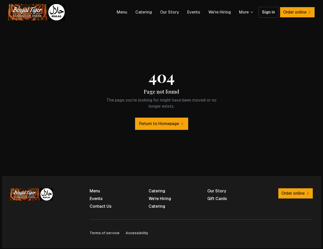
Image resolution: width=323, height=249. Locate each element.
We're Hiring (219, 12)
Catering (143, 12)
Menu (122, 12)
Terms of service (104, 233)
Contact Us (101, 206)
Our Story (169, 12)
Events (193, 12)
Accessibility (137, 233)
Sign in (268, 12)
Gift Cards (217, 198)
